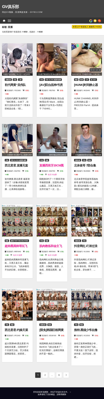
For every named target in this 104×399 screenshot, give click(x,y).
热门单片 (93, 79)
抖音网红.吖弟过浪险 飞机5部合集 (85, 247)
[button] (99, 20)
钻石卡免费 (52, 174)
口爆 (20, 79)
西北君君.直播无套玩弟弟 (16, 167)
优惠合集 (8, 79)
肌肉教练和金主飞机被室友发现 (50, 247)
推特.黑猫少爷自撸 (85, 330)
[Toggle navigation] (9, 20)
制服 (76, 79)
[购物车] (95, 21)
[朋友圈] (90, 21)
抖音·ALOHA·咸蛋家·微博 (53, 79)
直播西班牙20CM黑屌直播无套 (51, 167)
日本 (86, 79)
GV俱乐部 (10, 6)
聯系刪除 (62, 394)
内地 (15, 79)
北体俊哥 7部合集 (85, 165)
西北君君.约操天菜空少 (16, 331)
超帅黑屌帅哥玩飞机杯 (16, 247)
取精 (81, 79)
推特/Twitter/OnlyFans (19, 241)
